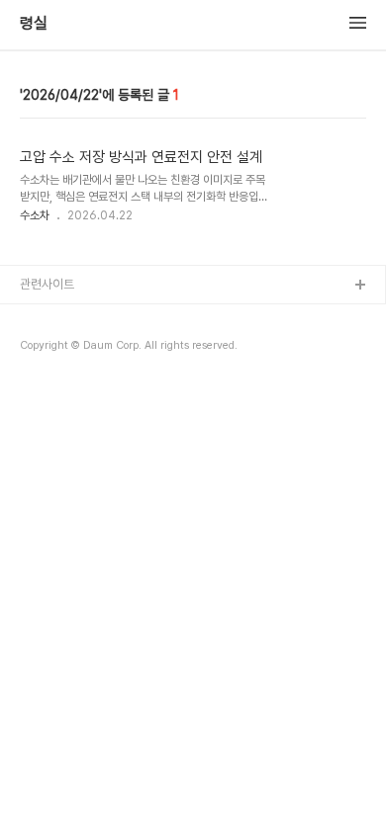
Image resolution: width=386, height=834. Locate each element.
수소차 (34, 215)
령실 (34, 24)
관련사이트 (47, 284)
